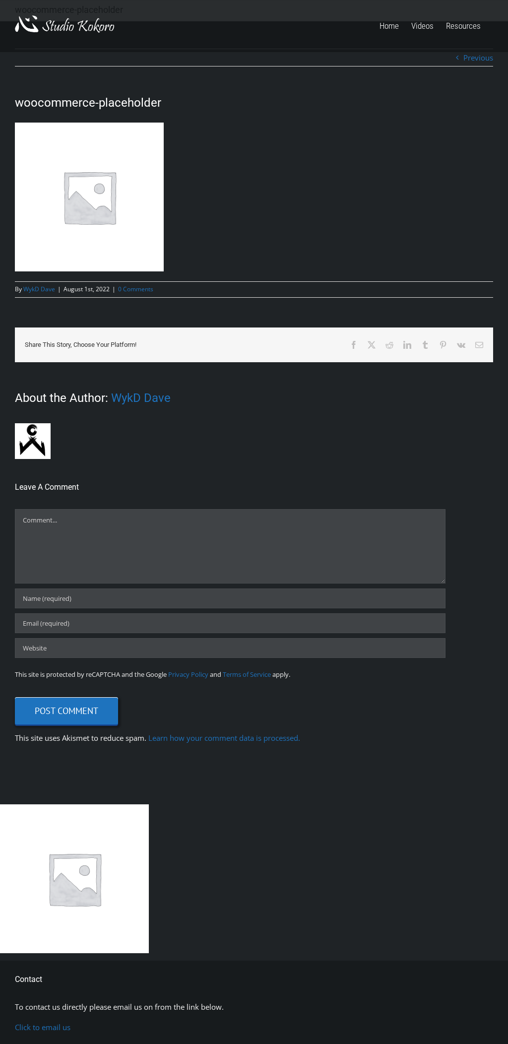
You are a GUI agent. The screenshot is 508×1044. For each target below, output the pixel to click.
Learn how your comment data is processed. (224, 738)
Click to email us (42, 1027)
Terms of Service (247, 674)
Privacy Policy (188, 674)
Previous (478, 58)
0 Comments (135, 289)
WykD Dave (39, 289)
